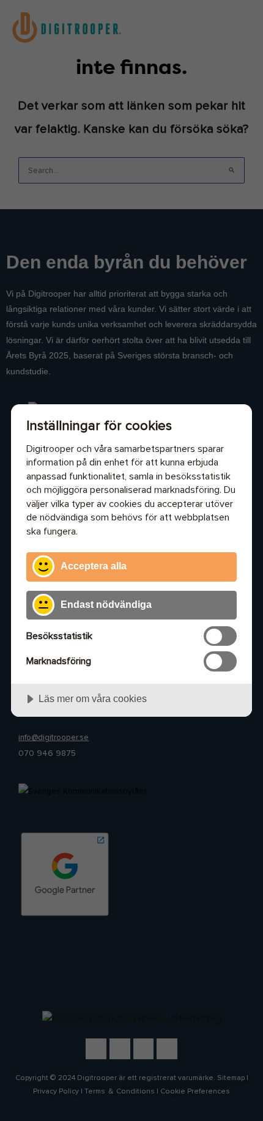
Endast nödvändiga (106, 604)
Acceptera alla (94, 565)
